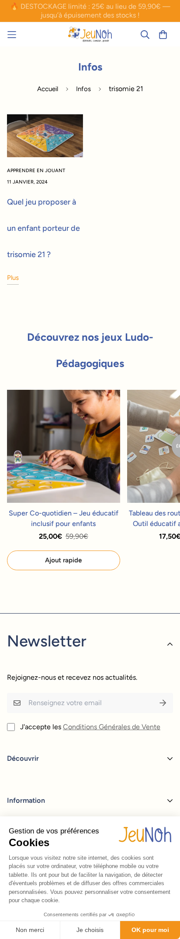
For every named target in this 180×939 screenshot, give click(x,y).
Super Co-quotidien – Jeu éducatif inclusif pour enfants (63, 518)
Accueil (47, 89)
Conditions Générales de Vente (111, 727)
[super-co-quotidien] (90, 34)
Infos (83, 89)
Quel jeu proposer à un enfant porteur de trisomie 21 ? (43, 228)
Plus (13, 278)
